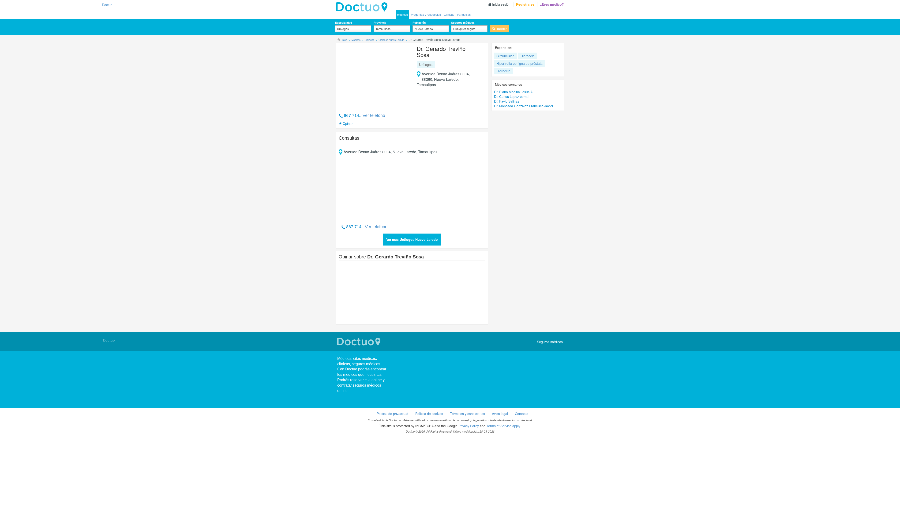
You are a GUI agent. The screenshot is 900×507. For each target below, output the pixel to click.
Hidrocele (528, 56)
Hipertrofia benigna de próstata (519, 63)
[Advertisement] (374, 75)
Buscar (502, 29)
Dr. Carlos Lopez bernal (511, 96)
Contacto (521, 413)
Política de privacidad (392, 413)
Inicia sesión (501, 4)
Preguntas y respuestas (426, 14)
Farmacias (464, 14)
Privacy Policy (468, 425)
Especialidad (343, 22)
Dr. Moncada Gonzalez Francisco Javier (523, 106)
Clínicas (449, 14)
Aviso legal (500, 413)
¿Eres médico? (552, 4)
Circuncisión (505, 56)
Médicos (402, 14)
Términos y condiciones (467, 413)
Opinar (348, 123)
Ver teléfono (374, 115)
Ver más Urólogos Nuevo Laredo (412, 239)
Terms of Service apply (503, 425)
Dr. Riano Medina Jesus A (513, 91)
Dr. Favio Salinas (506, 101)
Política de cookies (429, 413)
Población (419, 22)
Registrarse (525, 4)
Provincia (380, 22)
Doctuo (363, 7)
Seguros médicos (463, 22)
